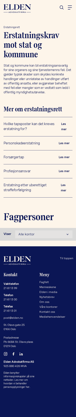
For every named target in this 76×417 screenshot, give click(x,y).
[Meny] (69, 7)
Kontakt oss (47, 311)
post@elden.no (13, 317)
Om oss (44, 302)
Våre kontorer (48, 307)
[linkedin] (22, 354)
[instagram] (7, 354)
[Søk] (63, 7)
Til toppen (66, 258)
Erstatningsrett (12, 27)
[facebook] (14, 354)
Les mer (64, 126)
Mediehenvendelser (52, 316)
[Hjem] (20, 8)
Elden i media (48, 292)
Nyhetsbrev (47, 297)
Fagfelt (44, 282)
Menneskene (47, 287)
